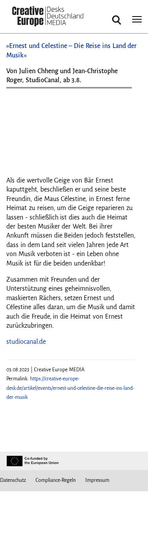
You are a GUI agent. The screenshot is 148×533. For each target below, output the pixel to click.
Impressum (97, 480)
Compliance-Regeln (56, 480)
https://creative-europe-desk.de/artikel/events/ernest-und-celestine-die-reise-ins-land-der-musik (70, 388)
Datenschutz (13, 480)
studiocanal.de (26, 341)
